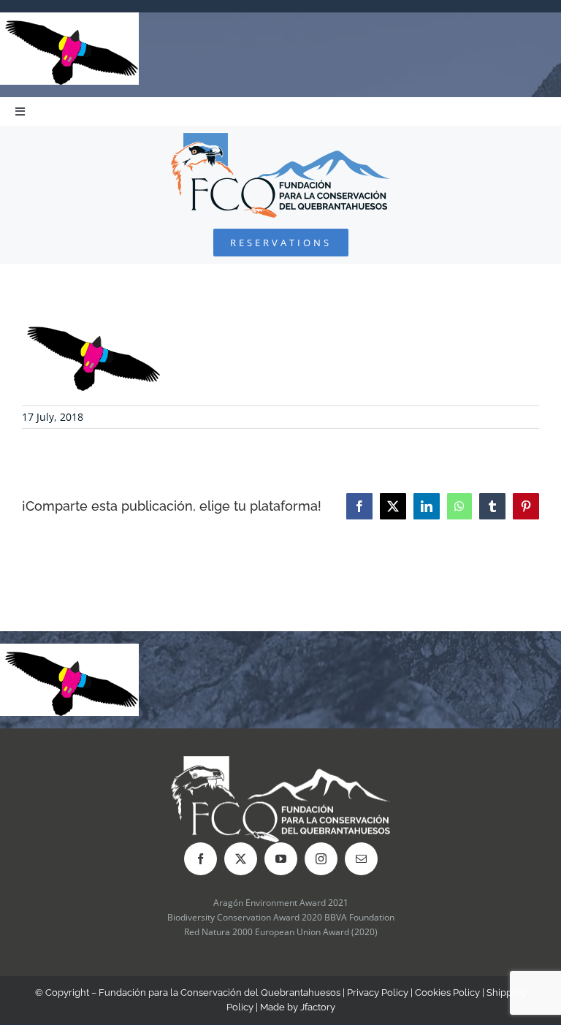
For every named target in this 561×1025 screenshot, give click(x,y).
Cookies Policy (447, 992)
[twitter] (240, 858)
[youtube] (280, 858)
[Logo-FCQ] (280, 139)
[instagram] (321, 858)
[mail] (361, 858)
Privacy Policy (377, 992)
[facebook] (200, 858)
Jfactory (317, 1007)
